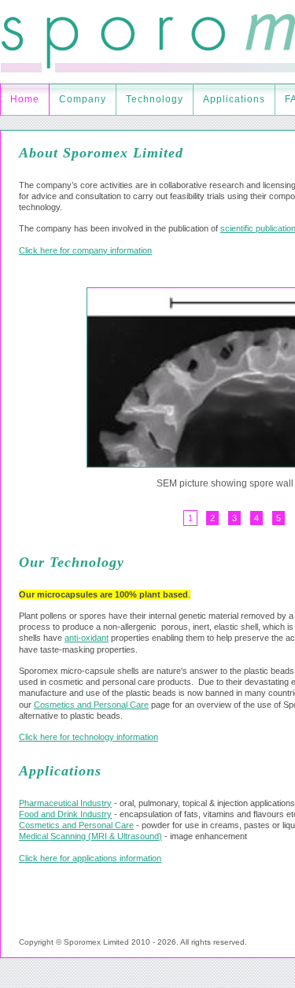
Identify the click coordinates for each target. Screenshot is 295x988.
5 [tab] (278, 518)
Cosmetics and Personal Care (91, 704)
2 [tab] (212, 518)
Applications (234, 99)
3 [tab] (234, 518)
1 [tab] (190, 518)
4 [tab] (256, 518)
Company (82, 99)
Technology (154, 99)
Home (24, 99)
